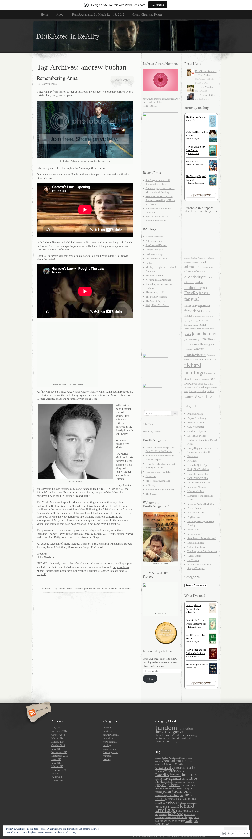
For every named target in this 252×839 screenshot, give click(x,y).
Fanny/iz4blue (49, 84)
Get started (157, 4)
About (60, 14)
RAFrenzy (203, 99)
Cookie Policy (70, 832)
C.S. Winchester (195, 426)
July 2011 (56, 773)
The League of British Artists (202, 551)
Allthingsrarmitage (155, 241)
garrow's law (89, 588)
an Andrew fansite (87, 391)
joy (185, 339)
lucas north (193, 344)
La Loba (150, 262)
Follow (150, 679)
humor (202, 324)
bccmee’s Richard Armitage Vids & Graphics (160, 457)
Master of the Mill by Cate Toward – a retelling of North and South (160, 200)
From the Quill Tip (197, 465)
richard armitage (194, 368)
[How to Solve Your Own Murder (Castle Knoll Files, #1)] (213, 155)
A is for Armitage (154, 236)
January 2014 (57, 741)
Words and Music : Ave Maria (122, 443)
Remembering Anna (57, 77)
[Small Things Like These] (213, 643)
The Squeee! (152, 493)
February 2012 (58, 770)
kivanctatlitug (193, 339)
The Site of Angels (155, 301)
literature (206, 339)
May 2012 (56, 763)
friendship (78, 588)
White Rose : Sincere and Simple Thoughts (200, 566)
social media (199, 387)
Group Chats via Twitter (147, 14)
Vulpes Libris (194, 555)
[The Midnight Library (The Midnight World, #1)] (213, 673)
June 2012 (56, 759)
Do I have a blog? (154, 254)
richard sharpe (190, 379)
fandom (114, 588)
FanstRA (191, 292)
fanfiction (192, 287)
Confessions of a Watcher (158, 472)
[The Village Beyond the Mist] (213, 185)
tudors (192, 391)
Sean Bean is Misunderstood (201, 538)
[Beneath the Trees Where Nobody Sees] (213, 629)
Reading (213, 359)
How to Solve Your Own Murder (195, 148)
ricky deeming (203, 379)
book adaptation (195, 264)
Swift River (191, 161)
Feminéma (192, 456)
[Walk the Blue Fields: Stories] (213, 140)
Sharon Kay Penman (164, 817)
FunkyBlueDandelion (198, 469)
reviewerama (194, 533)
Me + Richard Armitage (158, 480)
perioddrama (202, 359)
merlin (193, 349)
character (209, 267)
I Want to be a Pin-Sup (198, 482)
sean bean (197, 383)
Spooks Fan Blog (195, 542)
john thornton (205, 333)
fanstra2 (204, 293)
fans (204, 288)
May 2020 (56, 727)
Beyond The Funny (196, 418)
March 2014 (57, 738)
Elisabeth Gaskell (185, 767)
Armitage (202, 258)
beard (211, 258)
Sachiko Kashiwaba (196, 183)
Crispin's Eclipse (154, 249)
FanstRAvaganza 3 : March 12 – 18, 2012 (98, 14)
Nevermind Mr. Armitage (158, 279)
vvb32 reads (193, 560)
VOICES (202, 90)
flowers (86, 174)
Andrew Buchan (51, 242)
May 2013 (56, 749)
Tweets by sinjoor (151, 431)
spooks (209, 387)
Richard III (210, 373)
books (202, 267)
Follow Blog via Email (159, 651)
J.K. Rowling (193, 656)
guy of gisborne (196, 320)
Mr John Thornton (154, 275)
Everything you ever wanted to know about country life (202, 449)
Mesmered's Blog (196, 491)
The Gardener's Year (196, 117)
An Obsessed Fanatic (156, 245)
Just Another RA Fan (156, 258)
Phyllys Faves (194, 517)
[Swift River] (213, 170)
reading (107, 745)
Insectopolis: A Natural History (193, 607)
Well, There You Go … (157, 305)
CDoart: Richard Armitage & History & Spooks (160, 465)
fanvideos (192, 311)
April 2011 (56, 777)
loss (98, 588)
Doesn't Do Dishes (196, 435)
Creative (200, 271)
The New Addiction (205, 95)
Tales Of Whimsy (196, 547)
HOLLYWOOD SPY (197, 478)
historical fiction (191, 324)
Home (44, 14)
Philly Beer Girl (195, 512)
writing (205, 396)
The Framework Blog (156, 296)
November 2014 (59, 731)
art (208, 258)
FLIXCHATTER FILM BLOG (205, 80)
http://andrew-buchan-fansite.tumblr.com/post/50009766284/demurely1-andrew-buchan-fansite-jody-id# (83, 570)
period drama (125, 588)
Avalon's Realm (195, 413)
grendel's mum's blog (197, 474)
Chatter (148, 423)
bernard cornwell (191, 262)
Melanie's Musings (196, 487)
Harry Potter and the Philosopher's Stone (196, 651)
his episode (91, 398)
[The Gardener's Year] (213, 126)
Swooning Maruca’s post (92, 168)
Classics (189, 271)
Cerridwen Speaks (196, 431)
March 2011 (57, 780)
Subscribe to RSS (38, 713)
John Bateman (203, 328)
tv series (201, 391)
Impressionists (190, 328)
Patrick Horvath (194, 626)
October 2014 (58, 734)
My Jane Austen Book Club (201, 504)
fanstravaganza (197, 305)
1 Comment (44, 588)
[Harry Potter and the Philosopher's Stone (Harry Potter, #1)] (213, 658)
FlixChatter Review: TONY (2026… (205, 73)
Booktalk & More (196, 422)
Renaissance (193, 529)
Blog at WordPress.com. (145, 836)
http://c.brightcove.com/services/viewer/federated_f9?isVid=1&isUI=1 (160, 102)
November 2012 (59, 752)
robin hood (175, 813)
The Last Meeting (204, 87)
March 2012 (57, 766)
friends (188, 315)
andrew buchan (66, 588)
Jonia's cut (151, 476)
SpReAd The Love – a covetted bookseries (157, 218)
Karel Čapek (193, 120)
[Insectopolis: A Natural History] (213, 612)
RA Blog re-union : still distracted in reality (158, 182)
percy (192, 359)
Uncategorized (110, 752)
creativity (193, 276)
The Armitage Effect (156, 292)
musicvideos (195, 354)
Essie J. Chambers (195, 164)
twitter (210, 391)
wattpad (190, 396)
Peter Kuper (192, 612)
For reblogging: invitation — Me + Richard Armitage (160, 190)
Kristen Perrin (193, 153)
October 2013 (58, 745)
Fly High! (192, 460)
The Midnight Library (197, 664)
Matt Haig (192, 667)
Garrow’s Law (45, 178)
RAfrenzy (151, 485)
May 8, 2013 (122, 79)
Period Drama (194, 508)
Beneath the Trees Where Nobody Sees (196, 621)
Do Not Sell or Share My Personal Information (181, 836)
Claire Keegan (193, 138)
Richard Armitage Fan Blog (160, 489)
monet (200, 349)
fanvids (205, 311)
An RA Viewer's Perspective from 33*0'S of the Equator (160, 449)
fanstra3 (192, 298)
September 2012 (59, 755)
